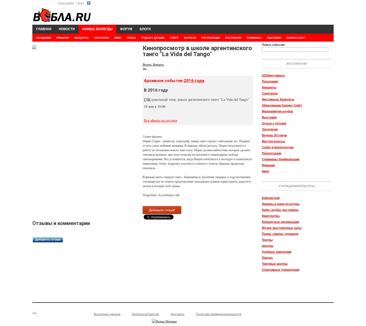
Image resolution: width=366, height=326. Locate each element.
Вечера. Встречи (274, 135)
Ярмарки (268, 165)
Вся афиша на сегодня (160, 120)
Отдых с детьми (274, 123)
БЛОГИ (145, 29)
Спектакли (270, 93)
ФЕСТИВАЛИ (233, 37)
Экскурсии (270, 129)
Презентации (271, 153)
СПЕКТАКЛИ (101, 37)
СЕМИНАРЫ (254, 37)
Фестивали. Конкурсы (278, 99)
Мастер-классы (273, 141)
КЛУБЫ (131, 37)
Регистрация (66, 2)
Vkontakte (88, 3)
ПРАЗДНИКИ (43, 37)
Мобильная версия (145, 314)
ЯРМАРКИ (63, 37)
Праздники (270, 81)
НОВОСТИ (67, 29)
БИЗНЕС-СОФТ (296, 37)
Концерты (269, 87)
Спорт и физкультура (278, 147)
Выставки (269, 117)
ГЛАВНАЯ (43, 29)
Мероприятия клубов (277, 111)
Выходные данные (107, 314)
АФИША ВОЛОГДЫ (97, 29)
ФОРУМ (126, 29)
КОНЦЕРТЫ (81, 37)
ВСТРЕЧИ (190, 37)
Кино (265, 171)
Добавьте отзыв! (162, 210)
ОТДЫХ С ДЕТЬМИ (152, 37)
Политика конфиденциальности (218, 314)
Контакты (177, 314)
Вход (81, 2)
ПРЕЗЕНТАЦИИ (210, 37)
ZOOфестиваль (273, 75)
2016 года (194, 80)
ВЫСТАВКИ (274, 37)
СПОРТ (174, 37)
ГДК (147, 99)
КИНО (117, 37)
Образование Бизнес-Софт (282, 105)
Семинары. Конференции (280, 159)
